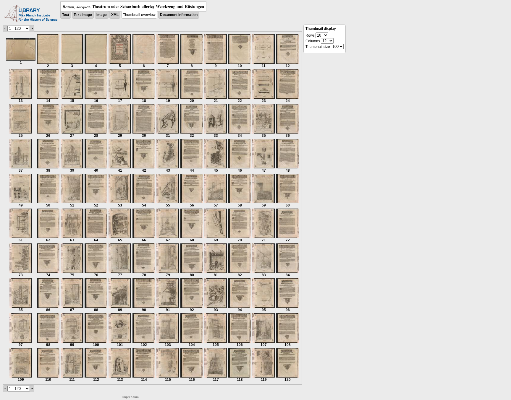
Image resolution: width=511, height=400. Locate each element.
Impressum (130, 397)
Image (101, 15)
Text (65, 15)
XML (115, 15)
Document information (179, 15)
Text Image (83, 15)
